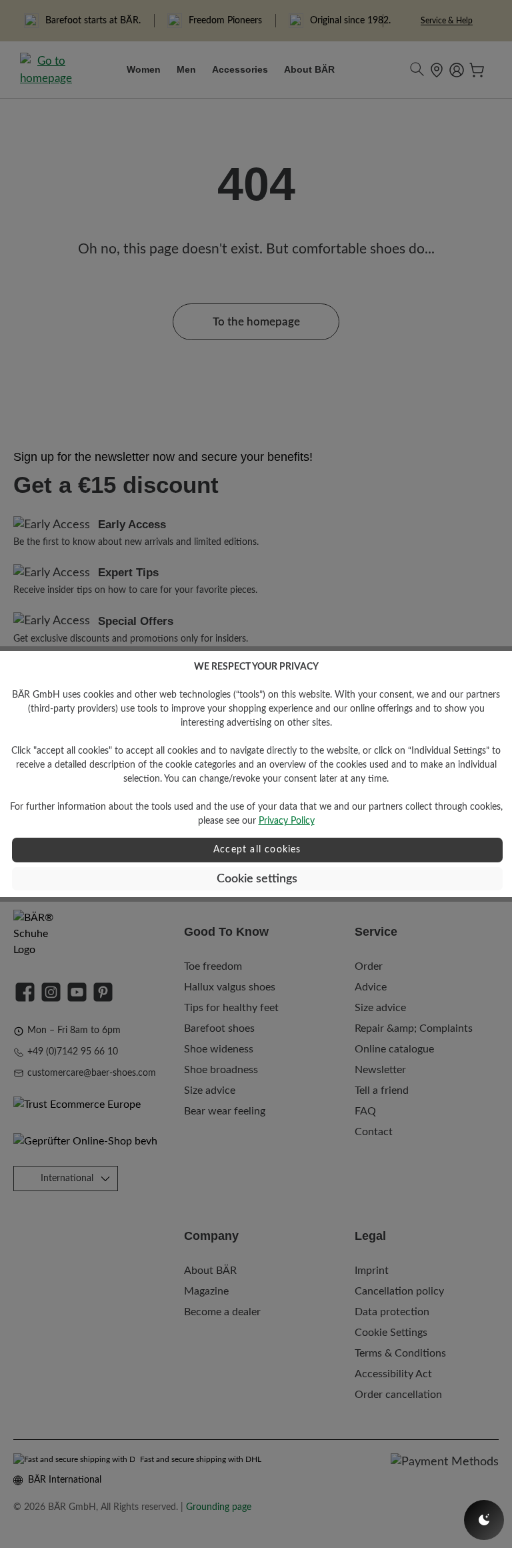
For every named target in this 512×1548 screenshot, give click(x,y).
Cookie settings (257, 878)
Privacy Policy (287, 821)
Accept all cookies (257, 849)
